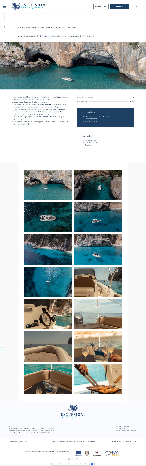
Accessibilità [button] (74, 459)
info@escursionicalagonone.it (127, 430)
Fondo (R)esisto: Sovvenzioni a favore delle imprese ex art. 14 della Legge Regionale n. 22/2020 (46, 451)
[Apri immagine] (48, 185)
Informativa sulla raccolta (59, 463)
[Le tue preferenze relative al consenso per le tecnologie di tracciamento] (2, 349)
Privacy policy (13, 441)
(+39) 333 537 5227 (120, 428)
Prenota (119, 7)
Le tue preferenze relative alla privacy (78, 463)
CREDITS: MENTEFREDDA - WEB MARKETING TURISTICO (123, 441)
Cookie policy (23, 441)
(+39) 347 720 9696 (124, 426)
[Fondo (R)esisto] (100, 453)
